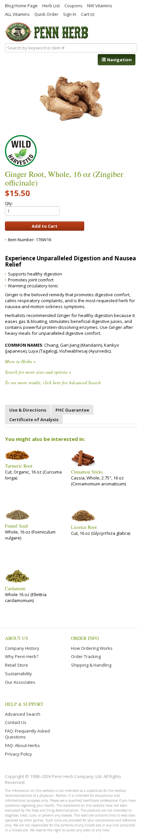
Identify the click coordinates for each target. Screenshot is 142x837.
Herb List (51, 5)
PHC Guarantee (72, 410)
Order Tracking (86, 656)
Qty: (9, 203)
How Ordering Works (92, 648)
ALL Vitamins (17, 13)
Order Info (85, 638)
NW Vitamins (99, 5)
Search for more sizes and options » (38, 372)
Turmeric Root (18, 466)
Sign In (69, 13)
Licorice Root (84, 527)
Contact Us (15, 722)
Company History (22, 648)
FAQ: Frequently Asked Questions (27, 734)
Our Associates (20, 682)
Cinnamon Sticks (87, 472)
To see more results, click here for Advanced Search (53, 382)
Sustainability (18, 674)
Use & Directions (27, 410)
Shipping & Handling (91, 665)
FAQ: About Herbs (22, 745)
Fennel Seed (16, 526)
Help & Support (24, 704)
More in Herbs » (20, 361)
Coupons (73, 5)
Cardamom (15, 589)
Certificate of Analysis (33, 419)
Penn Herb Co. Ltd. (47, 32)
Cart (87, 14)
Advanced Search (22, 714)
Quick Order (46, 13)
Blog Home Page (21, 5)
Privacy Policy (18, 754)
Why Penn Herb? (21, 656)
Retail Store (16, 665)
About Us (16, 638)
